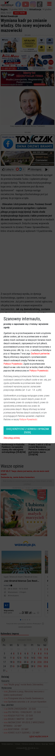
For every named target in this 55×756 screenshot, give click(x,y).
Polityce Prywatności (13, 363)
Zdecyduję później (12, 438)
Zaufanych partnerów (40, 353)
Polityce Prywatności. (28, 419)
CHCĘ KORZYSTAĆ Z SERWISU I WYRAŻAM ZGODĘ (27, 430)
